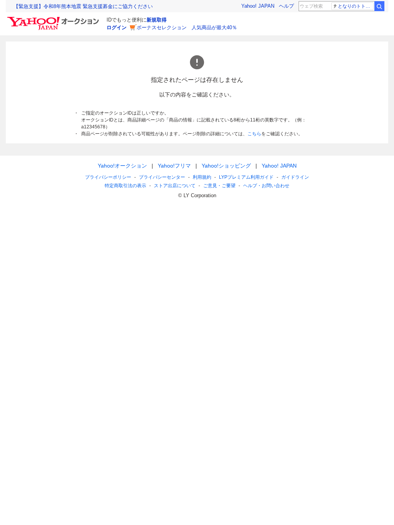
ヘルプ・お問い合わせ (266, 185)
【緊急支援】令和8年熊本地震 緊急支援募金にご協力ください (83, 6)
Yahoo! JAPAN (257, 6)
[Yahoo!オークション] (54, 18)
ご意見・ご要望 (219, 185)
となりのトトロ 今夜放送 (356, 6)
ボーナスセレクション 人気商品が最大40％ (187, 27)
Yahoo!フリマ (174, 166)
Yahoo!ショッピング (226, 166)
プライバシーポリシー (108, 177)
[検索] (379, 6)
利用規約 (202, 177)
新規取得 (157, 20)
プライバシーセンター (162, 177)
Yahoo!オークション (122, 166)
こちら (254, 133)
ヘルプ (286, 6)
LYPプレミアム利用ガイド (246, 177)
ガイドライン (295, 177)
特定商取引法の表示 (125, 185)
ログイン (117, 27)
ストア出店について (174, 185)
